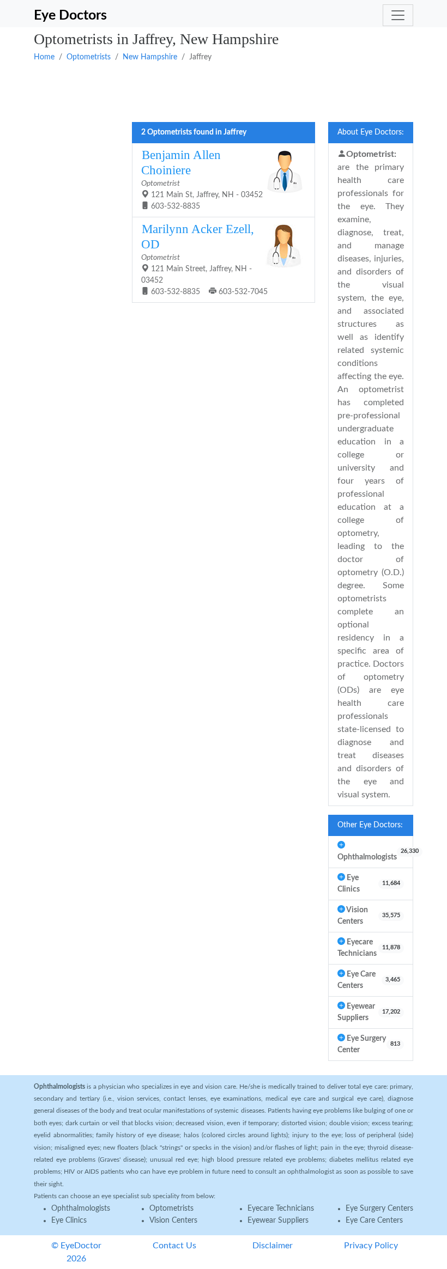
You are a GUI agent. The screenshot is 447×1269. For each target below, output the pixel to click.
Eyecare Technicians (280, 1208)
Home (44, 57)
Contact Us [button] (174, 1245)
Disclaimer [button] (272, 1245)
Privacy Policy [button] (371, 1245)
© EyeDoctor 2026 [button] (76, 1252)
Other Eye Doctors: (370, 825)
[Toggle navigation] (398, 15)
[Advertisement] (223, 90)
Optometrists (89, 57)
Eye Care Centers (374, 1220)
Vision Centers (173, 1220)
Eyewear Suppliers (278, 1220)
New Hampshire (150, 57)
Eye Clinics (69, 1220)
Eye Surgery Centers (379, 1208)
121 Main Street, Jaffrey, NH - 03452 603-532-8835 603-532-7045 (204, 259)
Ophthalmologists (80, 1208)
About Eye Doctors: (370, 132)
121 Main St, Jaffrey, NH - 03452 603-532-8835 (202, 179)
